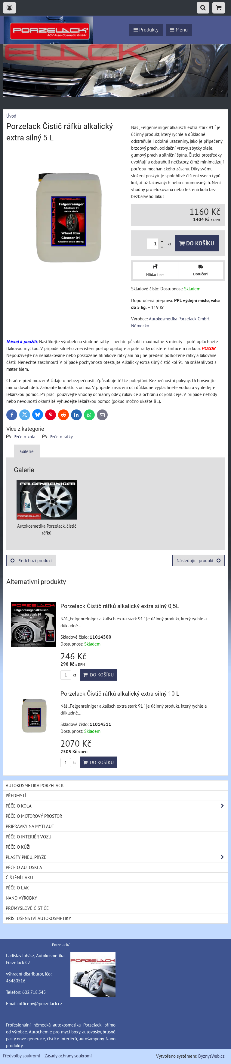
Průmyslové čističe (27, 908)
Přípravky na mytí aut (30, 826)
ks (74, 675)
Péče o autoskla (24, 867)
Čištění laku (19, 877)
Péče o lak (17, 888)
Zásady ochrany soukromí (68, 1056)
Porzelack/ (60, 944)
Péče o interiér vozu (28, 837)
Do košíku (199, 243)
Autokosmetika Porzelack (35, 785)
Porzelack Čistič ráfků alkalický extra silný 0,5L (119, 606)
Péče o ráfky (61, 436)
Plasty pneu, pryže (26, 857)
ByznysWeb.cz (211, 1056)
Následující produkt (195, 560)
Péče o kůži (18, 847)
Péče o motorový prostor (34, 816)
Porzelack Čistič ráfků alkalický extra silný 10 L (119, 693)
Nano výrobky (21, 898)
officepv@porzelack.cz (40, 1003)
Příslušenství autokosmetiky (38, 918)
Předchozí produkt (34, 560)
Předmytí (16, 796)
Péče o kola (24, 436)
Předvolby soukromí (21, 1056)
